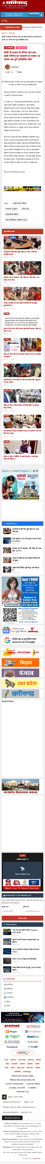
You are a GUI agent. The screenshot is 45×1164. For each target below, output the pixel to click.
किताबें (37, 1064)
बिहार (7, 1064)
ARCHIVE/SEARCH (10, 1112)
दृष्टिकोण (30, 1064)
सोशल (12, 1068)
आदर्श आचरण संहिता (19, 203)
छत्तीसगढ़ (31, 1060)
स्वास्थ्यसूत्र (27, 1072)
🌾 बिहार (7, 1002)
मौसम (6, 1068)
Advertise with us (12, 1118)
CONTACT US (26, 1112)
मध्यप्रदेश (12, 33)
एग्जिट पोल (25, 209)
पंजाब (6, 1060)
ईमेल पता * (26, 907)
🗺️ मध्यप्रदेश (9, 47)
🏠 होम (4, 33)
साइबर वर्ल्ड (20, 1068)
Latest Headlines (14, 1084)
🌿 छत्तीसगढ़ (8, 989)
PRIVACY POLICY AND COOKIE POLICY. (19, 1107)
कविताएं (38, 1060)
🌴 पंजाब (7, 1006)
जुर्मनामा (37, 1068)
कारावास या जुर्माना (11, 209)
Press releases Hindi (23, 1076)
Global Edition (17, 1088)
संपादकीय (15, 1064)
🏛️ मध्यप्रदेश (8, 984)
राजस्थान (13, 1060)
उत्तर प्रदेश (22, 1060)
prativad (36, 1158)
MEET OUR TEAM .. (16, 1097)
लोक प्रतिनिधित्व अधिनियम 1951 (16, 220)
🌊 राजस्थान (8, 993)
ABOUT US (28, 1102)
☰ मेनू (4, 21)
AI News (32, 1088)
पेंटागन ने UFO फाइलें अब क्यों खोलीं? (24, 959)
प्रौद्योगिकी (17, 1072)
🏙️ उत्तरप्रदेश (8, 997)
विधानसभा (30, 1068)
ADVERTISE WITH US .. (12, 1102)
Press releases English (22, 1080)
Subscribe (22, 918)
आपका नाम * (5, 907)
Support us (22, 1092)
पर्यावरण (22, 1064)
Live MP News (33, 1084)
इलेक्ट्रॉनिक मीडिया (12, 214)
